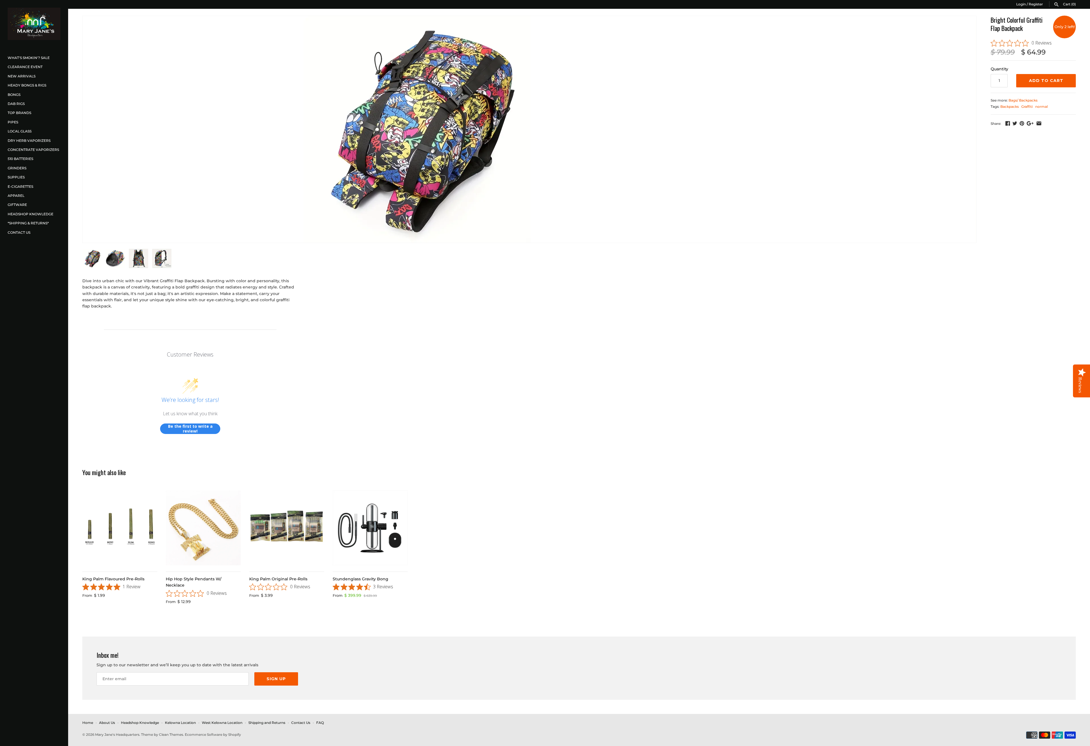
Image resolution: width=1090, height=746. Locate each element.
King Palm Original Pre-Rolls (278, 578)
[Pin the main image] (1022, 123)
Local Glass (20, 131)
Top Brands (19, 113)
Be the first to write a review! (190, 428)
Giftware (17, 205)
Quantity (999, 68)
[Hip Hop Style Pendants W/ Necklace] (203, 527)
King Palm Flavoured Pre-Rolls (113, 578)
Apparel (16, 195)
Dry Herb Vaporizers (29, 140)
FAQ (320, 722)
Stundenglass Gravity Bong (360, 578)
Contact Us (19, 232)
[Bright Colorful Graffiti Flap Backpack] (417, 129)
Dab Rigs (16, 104)
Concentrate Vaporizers (33, 149)
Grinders (17, 168)
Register (1036, 4)
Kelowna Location (180, 722)
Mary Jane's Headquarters (117, 734)
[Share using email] (1039, 123)
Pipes (13, 122)
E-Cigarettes (20, 186)
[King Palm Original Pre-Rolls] (286, 527)
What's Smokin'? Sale (29, 58)
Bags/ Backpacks (1023, 100)
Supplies (16, 177)
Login (1021, 4)
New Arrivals (21, 76)
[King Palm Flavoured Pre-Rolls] (119, 527)
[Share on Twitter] (1015, 123)
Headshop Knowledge (30, 214)
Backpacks (1009, 106)
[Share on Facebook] (1007, 123)
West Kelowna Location (222, 722)
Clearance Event (25, 67)
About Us (107, 722)
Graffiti (1027, 106)
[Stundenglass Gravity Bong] (370, 527)
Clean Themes (171, 734)
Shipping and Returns (266, 722)
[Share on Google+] (1030, 123)
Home (87, 722)
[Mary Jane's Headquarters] (34, 24)
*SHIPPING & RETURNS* (28, 223)
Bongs (14, 94)
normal (1041, 106)
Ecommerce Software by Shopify (213, 734)
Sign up (276, 678)
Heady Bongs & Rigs (27, 85)
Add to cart (1046, 80)
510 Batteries (20, 159)
